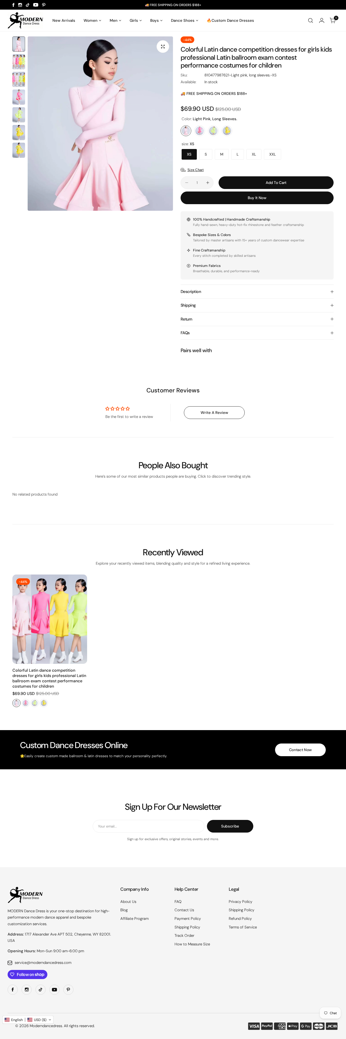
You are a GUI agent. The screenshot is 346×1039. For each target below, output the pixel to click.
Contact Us (184, 910)
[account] (321, 20)
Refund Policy (240, 918)
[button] (28, 1020)
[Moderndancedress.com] (25, 20)
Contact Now (300, 749)
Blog (124, 910)
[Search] (310, 20)
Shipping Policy (187, 927)
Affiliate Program (134, 918)
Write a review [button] (214, 412)
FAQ (178, 901)
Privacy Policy (240, 901)
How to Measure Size (192, 944)
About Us (128, 901)
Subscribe (230, 826)
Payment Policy (188, 918)
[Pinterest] (44, 5)
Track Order (184, 935)
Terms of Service (243, 927)
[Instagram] (20, 5)
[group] (100, 123)
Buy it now (257, 197)
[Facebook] (13, 5)
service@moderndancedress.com (43, 962)
